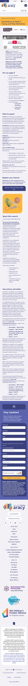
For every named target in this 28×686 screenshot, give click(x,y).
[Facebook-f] (10, 523)
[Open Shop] (5, 10)
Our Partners (14, 569)
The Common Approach (14, 541)
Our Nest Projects (14, 554)
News (14, 533)
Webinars (14, 544)
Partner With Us (14, 580)
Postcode (4, 465)
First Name (5, 425)
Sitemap (9, 677)
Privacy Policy (17, 677)
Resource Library (14, 539)
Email (3, 436)
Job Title (4, 453)
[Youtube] (15, 523)
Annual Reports (14, 572)
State (3, 459)
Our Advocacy (14, 577)
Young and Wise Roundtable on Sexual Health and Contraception (11, 223)
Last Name (5, 430)
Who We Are (14, 562)
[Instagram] (20, 523)
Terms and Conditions (14, 681)
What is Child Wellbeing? (14, 552)
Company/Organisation (8, 448)
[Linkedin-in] (5, 523)
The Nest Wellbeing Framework (14, 550)
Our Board (14, 565)
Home (14, 529)
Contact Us (14, 531)
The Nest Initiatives (14, 557)
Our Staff (14, 567)
